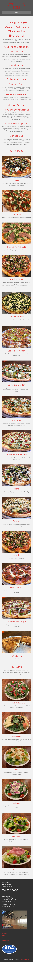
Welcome (4, 933)
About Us (4, 938)
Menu (3, 935)
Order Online (5, 940)
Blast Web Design (25, 959)
